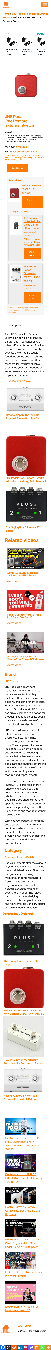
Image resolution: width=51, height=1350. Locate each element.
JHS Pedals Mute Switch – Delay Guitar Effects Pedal (32, 223)
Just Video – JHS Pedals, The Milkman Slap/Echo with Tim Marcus (25, 658)
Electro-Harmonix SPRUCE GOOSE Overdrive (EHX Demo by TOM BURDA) (23, 1178)
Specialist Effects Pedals (24, 151)
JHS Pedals (18, 13)
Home (6, 13)
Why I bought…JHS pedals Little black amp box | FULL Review (23, 574)
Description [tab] (14, 325)
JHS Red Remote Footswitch (31, 187)
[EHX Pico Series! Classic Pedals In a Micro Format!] (20, 1261)
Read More (17, 168)
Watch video (14, 581)
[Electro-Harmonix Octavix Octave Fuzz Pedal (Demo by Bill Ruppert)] (20, 1196)
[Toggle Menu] (45, 4)
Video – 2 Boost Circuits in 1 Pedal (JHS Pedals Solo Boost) (24, 616)
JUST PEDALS (25, 1325)
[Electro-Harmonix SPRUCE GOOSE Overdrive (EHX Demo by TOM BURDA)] (20, 1163)
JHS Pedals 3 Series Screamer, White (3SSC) (32, 271)
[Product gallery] (25, 86)
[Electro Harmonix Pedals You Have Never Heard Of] (20, 1293)
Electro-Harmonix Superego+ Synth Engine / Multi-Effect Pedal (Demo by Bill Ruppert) (22, 1243)
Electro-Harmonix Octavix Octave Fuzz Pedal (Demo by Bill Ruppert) (23, 1210)
